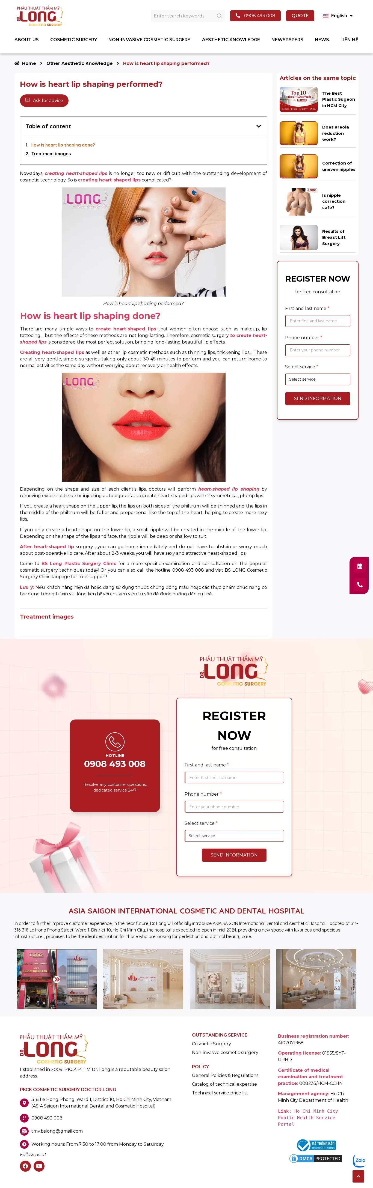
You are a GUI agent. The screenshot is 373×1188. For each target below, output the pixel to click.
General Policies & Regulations (225, 1075)
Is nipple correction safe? (333, 201)
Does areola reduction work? (335, 133)
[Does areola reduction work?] (299, 133)
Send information (317, 398)
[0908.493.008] (360, 584)
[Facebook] (25, 1166)
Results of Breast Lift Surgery (333, 237)
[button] (358, 1176)
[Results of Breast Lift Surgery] (299, 237)
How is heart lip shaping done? (63, 145)
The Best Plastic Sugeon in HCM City (338, 99)
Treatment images (51, 153)
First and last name (307, 308)
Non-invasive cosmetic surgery (225, 1052)
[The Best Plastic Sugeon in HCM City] (299, 99)
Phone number (303, 337)
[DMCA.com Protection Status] (315, 1162)
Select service (301, 366)
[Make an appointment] (360, 566)
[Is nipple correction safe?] (299, 201)
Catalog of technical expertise (224, 1084)
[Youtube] (39, 1166)
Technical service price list (220, 1093)
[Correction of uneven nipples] (299, 166)
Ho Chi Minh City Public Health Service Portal (309, 1118)
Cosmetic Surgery (211, 1044)
